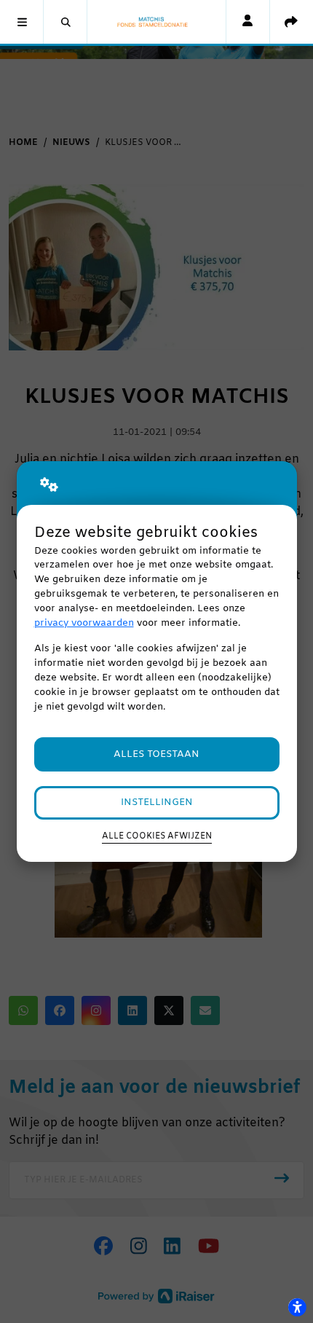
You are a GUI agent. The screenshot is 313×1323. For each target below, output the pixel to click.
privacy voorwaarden (84, 623)
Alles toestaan (156, 754)
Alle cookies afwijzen (157, 836)
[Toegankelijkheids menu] (297, 1307)
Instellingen (157, 802)
